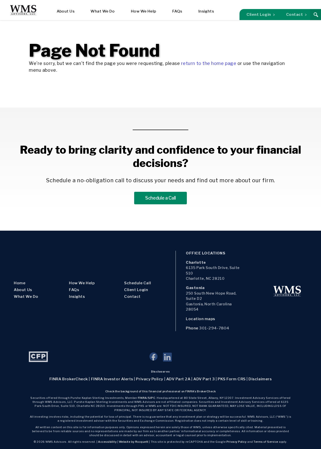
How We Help (143, 11)
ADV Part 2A (178, 379)
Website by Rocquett (133, 441)
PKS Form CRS (232, 379)
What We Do (103, 11)
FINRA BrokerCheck (68, 379)
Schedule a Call (160, 198)
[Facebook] (156, 359)
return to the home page (208, 63)
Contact (294, 14)
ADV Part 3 (204, 379)
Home (19, 283)
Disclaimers (260, 379)
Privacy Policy (149, 379)
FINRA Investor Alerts (112, 379)
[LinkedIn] (167, 359)
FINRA (142, 398)
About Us (66, 11)
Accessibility (107, 441)
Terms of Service (266, 441)
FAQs (177, 11)
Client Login (259, 14)
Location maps (201, 318)
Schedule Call (137, 283)
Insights (206, 11)
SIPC (151, 398)
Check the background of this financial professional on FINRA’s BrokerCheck (160, 391)
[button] (315, 14)
